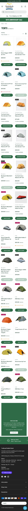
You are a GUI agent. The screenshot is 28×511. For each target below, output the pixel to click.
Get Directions (14, 432)
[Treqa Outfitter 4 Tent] (7, 379)
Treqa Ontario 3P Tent (21, 329)
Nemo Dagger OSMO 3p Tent (20, 270)
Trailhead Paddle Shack (9, 507)
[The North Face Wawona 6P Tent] (21, 105)
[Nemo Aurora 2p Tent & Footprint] (21, 74)
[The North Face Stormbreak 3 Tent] (21, 43)
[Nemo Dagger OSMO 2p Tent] (7, 43)
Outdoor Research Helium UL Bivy (20, 207)
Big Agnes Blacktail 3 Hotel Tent (6, 207)
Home (2, 23)
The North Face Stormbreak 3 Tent (20, 53)
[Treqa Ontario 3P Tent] (21, 320)
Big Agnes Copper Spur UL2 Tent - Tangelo (6, 331)
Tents (6, 23)
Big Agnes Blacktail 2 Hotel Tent (6, 362)
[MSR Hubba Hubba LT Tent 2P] (7, 289)
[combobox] (14, 11)
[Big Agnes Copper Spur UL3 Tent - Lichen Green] (7, 260)
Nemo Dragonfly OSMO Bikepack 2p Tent (6, 239)
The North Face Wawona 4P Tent (19, 176)
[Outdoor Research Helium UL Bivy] (21, 197)
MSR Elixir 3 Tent (19, 389)
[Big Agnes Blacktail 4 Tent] (7, 166)
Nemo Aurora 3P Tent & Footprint (7, 84)
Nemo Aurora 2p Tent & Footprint (21, 84)
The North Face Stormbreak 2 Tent (6, 115)
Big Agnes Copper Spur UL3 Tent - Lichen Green (6, 271)
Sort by (3, 32)
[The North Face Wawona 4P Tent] (21, 166)
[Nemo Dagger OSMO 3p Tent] (21, 260)
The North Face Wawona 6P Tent (19, 115)
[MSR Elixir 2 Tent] (21, 289)
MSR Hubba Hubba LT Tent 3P (20, 238)
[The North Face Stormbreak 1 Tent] (21, 135)
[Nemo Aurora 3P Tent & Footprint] (7, 74)
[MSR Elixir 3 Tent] (21, 379)
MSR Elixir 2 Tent (19, 299)
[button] (25, 6)
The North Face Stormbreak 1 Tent (20, 145)
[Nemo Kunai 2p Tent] (21, 352)
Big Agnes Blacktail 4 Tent (6, 176)
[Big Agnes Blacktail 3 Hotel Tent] (7, 197)
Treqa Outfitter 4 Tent (5, 389)
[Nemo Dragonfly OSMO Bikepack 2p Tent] (7, 228)
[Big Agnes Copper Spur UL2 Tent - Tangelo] (7, 320)
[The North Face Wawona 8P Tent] (7, 135)
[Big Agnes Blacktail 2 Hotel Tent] (7, 352)
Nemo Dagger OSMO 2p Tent (6, 53)
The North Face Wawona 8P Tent (5, 145)
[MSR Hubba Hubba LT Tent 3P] (21, 228)
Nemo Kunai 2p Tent (20, 361)
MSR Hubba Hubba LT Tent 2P (6, 299)
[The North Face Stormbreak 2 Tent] (7, 105)
